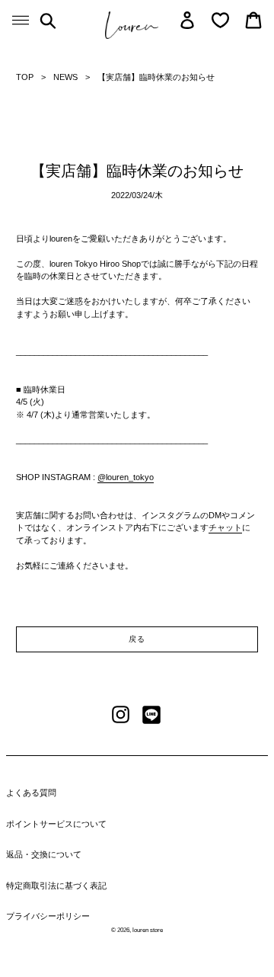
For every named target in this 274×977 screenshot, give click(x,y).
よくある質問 (31, 792)
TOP (24, 77)
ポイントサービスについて (56, 823)
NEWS (65, 77)
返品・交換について (43, 854)
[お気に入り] (220, 20)
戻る (137, 639)
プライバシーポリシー (48, 916)
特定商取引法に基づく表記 (56, 885)
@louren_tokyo (125, 477)
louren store (147, 930)
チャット (225, 527)
